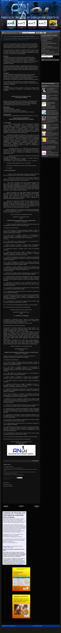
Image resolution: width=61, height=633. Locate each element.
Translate (49, 57)
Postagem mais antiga (36, 506)
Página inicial (21, 506)
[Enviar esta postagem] (17, 477)
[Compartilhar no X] (20, 477)
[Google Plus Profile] (39, 33)
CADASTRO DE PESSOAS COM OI (47, 37)
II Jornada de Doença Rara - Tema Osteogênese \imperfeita (53, 28)
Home (5, 36)
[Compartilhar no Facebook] (21, 477)
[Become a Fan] (43, 33)
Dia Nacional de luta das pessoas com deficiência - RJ (13, 467)
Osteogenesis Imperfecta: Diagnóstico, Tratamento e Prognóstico (51, 103)
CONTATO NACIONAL (45, 50)
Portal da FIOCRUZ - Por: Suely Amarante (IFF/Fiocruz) (13, 474)
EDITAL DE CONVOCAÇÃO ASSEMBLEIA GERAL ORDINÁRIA (11, 28)
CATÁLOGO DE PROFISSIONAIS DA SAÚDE (49, 43)
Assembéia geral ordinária (8, 466)
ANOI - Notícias (9, 36)
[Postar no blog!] (19, 477)
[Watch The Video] (37, 33)
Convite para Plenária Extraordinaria (10, 473)
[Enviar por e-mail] (18, 477)
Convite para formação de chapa (22, 27)
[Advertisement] (50, 165)
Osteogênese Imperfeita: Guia (51, 110)
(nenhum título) (49, 151)
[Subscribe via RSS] (45, 33)
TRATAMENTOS (44, 40)
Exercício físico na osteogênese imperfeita (48, 146)
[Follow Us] (41, 33)
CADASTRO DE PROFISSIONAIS (47, 46)
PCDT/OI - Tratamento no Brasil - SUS (48, 51)
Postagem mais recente (6, 506)
